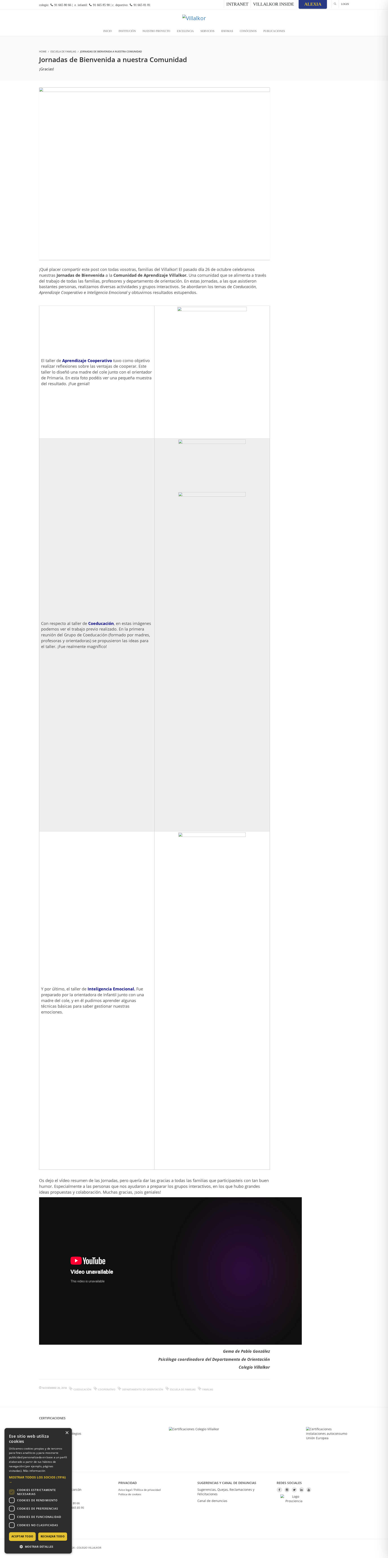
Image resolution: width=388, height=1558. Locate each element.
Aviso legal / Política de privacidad (139, 1490)
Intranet (237, 4)
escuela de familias (183, 1389)
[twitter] (294, 1489)
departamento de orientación (142, 1389)
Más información (34, 1471)
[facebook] (279, 1489)
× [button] (66, 1433)
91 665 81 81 (141, 5)
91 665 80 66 (62, 5)
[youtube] (308, 1489)
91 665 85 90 (101, 5)
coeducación (82, 1389)
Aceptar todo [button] (22, 1536)
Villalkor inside (273, 4)
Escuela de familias (63, 51)
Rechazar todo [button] (53, 1536)
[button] (38, 1479)
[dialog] (38, 1491)
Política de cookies (129, 1494)
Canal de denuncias (212, 1501)
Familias (207, 1389)
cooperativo (106, 1389)
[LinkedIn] (301, 1489)
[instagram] (286, 1489)
